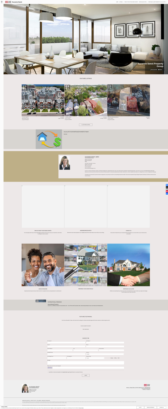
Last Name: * (88, 340)
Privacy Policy (33, 400)
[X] (167, 187)
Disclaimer (39, 400)
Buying (112, 357)
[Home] (8, 1)
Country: (87, 352)
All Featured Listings (86, 124)
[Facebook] (167, 185)
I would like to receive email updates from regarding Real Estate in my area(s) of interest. (66, 372)
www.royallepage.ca (26, 400)
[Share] (167, 193)
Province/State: (101, 348)
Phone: (87, 344)
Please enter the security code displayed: (54, 365)
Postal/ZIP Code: (50, 352)
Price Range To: (69, 356)
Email (160, 69)
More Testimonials (86, 329)
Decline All (162, 407)
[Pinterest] (167, 191)
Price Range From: (50, 356)
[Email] (167, 189)
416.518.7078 (154, 69)
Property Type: (88, 356)
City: (74, 348)
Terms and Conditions (46, 400)
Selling (115, 357)
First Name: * (49, 340)
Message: (48, 360)
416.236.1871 (89, 160)
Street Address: (49, 348)
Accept (140, 407)
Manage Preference (150, 407)
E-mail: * (48, 344)
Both (118, 357)
